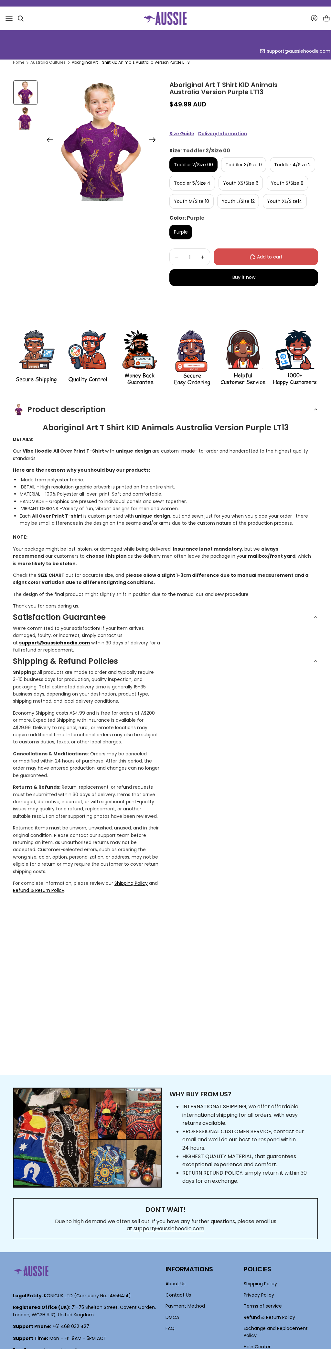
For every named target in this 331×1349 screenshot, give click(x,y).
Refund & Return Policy (38, 890)
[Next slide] (154, 141)
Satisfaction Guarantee (59, 617)
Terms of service (263, 1306)
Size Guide (181, 133)
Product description (66, 409)
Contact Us (178, 1295)
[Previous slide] (48, 141)
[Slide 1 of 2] (25, 92)
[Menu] (9, 18)
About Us (176, 1284)
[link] (36, 358)
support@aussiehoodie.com (298, 51)
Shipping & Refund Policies (65, 661)
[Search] (20, 18)
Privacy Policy (259, 1295)
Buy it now (243, 277)
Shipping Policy (131, 883)
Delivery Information (222, 134)
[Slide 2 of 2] (25, 118)
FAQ (170, 1328)
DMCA (172, 1317)
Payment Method (185, 1306)
